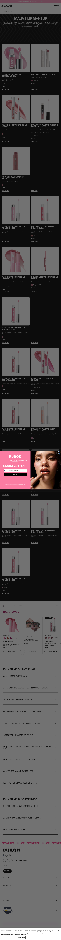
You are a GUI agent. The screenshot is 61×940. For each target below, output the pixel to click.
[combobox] (6, 470)
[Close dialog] (59, 452)
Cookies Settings (21, 937)
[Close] (58, 930)
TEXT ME (15, 474)
